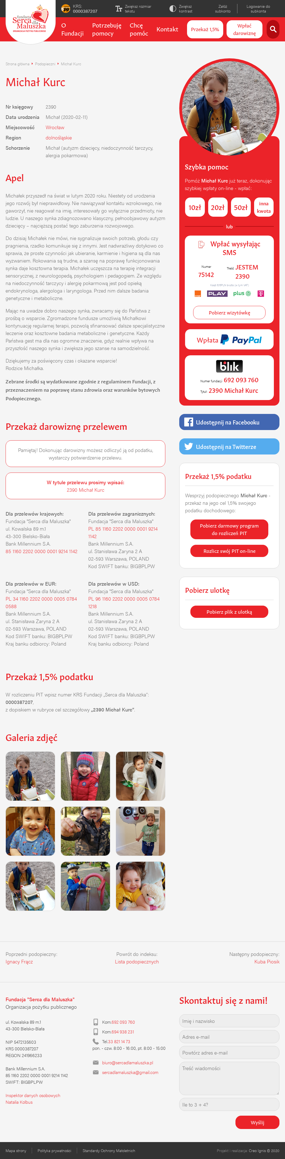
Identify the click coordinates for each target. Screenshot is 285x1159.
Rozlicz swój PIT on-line (229, 550)
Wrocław (55, 127)
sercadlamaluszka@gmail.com (130, 1072)
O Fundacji (72, 28)
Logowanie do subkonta (258, 8)
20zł (218, 206)
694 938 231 (123, 1031)
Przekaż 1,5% (205, 28)
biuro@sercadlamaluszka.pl (127, 1062)
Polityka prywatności (54, 1150)
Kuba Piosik (266, 961)
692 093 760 (123, 1022)
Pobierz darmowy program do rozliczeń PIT (229, 528)
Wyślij (257, 1121)
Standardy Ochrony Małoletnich (109, 1150)
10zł (195, 206)
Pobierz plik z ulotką (229, 611)
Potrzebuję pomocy (106, 28)
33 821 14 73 (119, 1041)
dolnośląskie (59, 137)
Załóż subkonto (222, 8)
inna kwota (264, 206)
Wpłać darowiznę (244, 28)
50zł (241, 206)
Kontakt (167, 28)
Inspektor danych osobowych (33, 1095)
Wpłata (208, 339)
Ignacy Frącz (19, 961)
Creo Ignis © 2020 (264, 1150)
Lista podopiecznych (137, 961)
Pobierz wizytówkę (229, 312)
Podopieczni (45, 63)
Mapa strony (16, 1150)
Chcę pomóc (139, 28)
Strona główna (18, 63)
